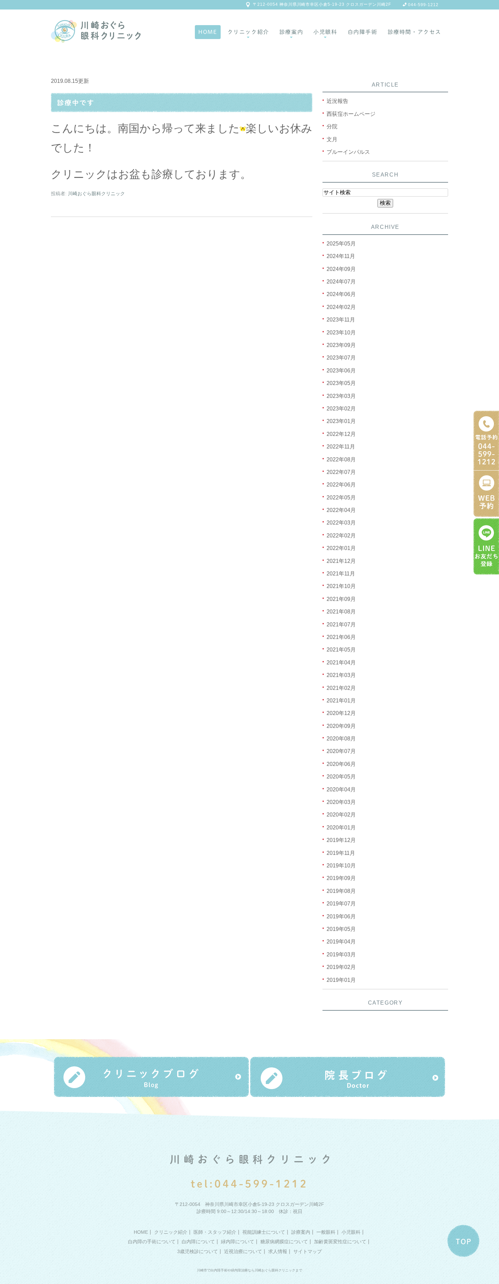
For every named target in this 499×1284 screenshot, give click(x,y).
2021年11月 (341, 573)
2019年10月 (341, 865)
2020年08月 (341, 738)
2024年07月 (341, 282)
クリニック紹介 (248, 32)
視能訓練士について (263, 1231)
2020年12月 (341, 713)
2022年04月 (341, 510)
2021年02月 (341, 688)
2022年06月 (341, 485)
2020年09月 (341, 726)
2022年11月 (341, 447)
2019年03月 (341, 954)
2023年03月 (341, 396)
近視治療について (243, 1251)
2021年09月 (341, 599)
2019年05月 (341, 929)
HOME (207, 32)
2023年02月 (341, 408)
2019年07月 (341, 903)
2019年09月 (341, 878)
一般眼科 (325, 1231)
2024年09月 (341, 269)
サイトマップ (307, 1251)
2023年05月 (341, 383)
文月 (332, 139)
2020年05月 (341, 776)
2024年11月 (341, 256)
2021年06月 (341, 637)
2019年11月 (341, 853)
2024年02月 (341, 307)
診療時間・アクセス (414, 32)
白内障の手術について (151, 1241)
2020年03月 (341, 802)
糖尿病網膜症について (284, 1241)
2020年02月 (341, 815)
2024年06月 (341, 294)
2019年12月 (341, 840)
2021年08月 (341, 612)
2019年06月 (341, 916)
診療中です (75, 102)
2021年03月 (341, 675)
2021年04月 (341, 662)
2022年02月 (341, 535)
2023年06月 (341, 370)
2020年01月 (341, 827)
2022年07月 (341, 472)
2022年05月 (341, 497)
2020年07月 (341, 751)
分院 (332, 126)
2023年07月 (341, 358)
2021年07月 (341, 624)
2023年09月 (341, 345)
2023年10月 (341, 332)
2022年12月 (341, 434)
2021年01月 (341, 700)
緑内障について (237, 1241)
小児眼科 (325, 32)
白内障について (198, 1241)
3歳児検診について (197, 1251)
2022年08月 (341, 459)
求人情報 (277, 1251)
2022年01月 (341, 548)
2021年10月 (341, 586)
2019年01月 (341, 980)
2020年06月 (341, 764)
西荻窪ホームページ (351, 114)
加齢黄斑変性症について (340, 1241)
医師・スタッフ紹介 (214, 1231)
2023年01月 (341, 421)
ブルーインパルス (348, 152)
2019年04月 (341, 941)
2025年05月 (341, 243)
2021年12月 (341, 561)
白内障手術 (362, 32)
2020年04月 (341, 789)
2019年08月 (341, 891)
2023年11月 (341, 320)
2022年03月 (341, 523)
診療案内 (291, 32)
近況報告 (337, 101)
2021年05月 (341, 650)
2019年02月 (341, 967)
